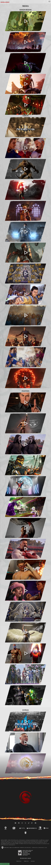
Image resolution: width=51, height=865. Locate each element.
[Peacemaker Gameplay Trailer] (25, 486)
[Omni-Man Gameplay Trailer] (25, 528)
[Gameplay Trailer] (25, 357)
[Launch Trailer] (25, 294)
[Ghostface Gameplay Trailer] (25, 444)
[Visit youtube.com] (15, 823)
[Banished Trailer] (25, 632)
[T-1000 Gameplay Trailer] (25, 402)
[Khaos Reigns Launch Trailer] (25, 21)
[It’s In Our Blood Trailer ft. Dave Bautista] (25, 315)
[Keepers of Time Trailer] (25, 653)
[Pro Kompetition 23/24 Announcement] (25, 722)
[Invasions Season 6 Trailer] (25, 169)
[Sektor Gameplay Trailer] (25, 105)
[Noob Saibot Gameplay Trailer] (25, 63)
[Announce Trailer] (25, 378)
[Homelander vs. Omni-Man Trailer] (25, 148)
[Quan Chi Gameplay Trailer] (25, 507)
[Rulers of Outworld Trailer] (25, 612)
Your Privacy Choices (4, 863)
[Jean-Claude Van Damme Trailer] (25, 570)
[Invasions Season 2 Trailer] (25, 253)
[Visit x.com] (25, 823)
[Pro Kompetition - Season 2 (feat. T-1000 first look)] (25, 127)
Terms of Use (26, 861)
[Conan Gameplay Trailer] (25, 423)
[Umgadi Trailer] (25, 674)
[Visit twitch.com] (32, 823)
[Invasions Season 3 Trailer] (25, 232)
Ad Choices (33, 861)
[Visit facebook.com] (19, 823)
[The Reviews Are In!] (25, 273)
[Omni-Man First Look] (25, 549)
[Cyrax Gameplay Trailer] (25, 84)
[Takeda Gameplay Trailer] (25, 465)
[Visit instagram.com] (22, 823)
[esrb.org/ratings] (25, 853)
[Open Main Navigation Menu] (49, 1)
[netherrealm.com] (14, 828)
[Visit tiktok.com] (28, 823)
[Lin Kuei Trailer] (25, 695)
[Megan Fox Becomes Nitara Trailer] (25, 591)
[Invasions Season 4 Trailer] (25, 211)
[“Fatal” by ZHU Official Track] (25, 763)
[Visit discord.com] (35, 823)
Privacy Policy (18, 861)
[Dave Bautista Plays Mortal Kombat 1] (25, 742)
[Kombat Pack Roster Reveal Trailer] (25, 336)
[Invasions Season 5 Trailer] (25, 190)
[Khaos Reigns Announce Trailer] (25, 42)
